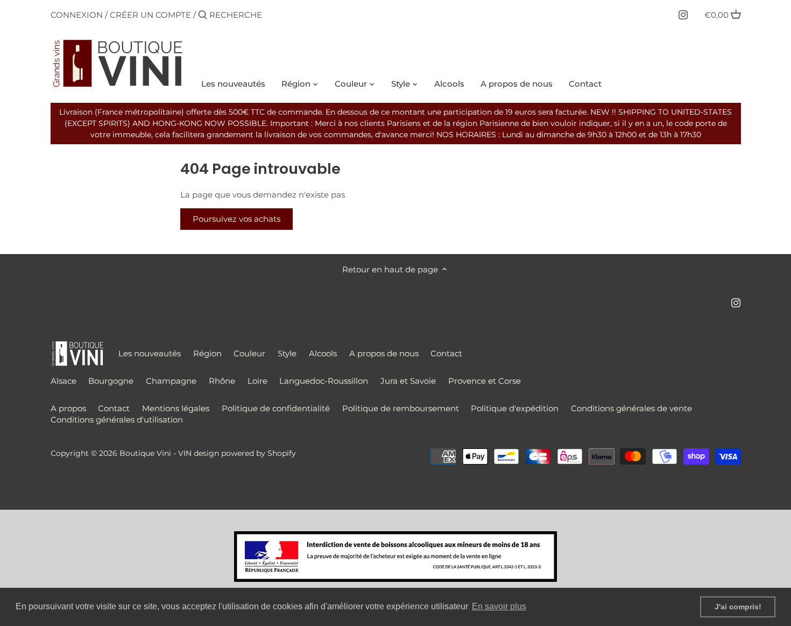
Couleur (249, 353)
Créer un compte (150, 15)
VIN (185, 453)
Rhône (222, 381)
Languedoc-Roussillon (323, 381)
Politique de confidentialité (276, 408)
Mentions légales (175, 408)
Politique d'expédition (515, 408)
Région (207, 353)
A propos (68, 408)
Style (287, 353)
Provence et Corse (484, 381)
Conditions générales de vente (631, 408)
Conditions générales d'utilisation (117, 419)
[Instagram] (683, 14)
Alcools (323, 353)
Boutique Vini (145, 453)
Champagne (171, 381)
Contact (446, 353)
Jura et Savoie (408, 381)
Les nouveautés (149, 353)
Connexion (77, 15)
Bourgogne (110, 381)
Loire (257, 381)
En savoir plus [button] (499, 606)
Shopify (281, 453)
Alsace (63, 381)
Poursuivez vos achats (236, 219)
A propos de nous (384, 353)
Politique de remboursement (400, 408)
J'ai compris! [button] (738, 606)
